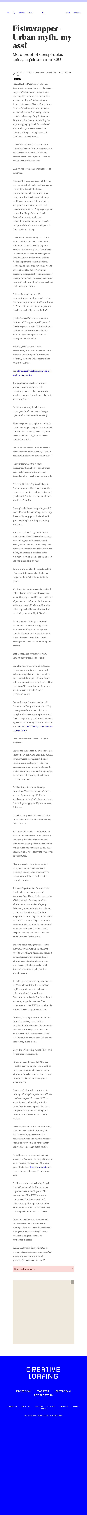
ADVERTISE (12, 1406)
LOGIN (68, 13)
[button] (72, 1282)
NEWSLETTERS (43, 1395)
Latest (30, 12)
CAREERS (64, 1406)
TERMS (43, 1409)
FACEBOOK (23, 1391)
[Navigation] (7, 12)
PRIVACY (75, 1406)
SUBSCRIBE (77, 13)
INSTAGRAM (63, 1391)
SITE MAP (51, 1406)
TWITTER (43, 1391)
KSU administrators (39, 1167)
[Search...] (14, 12)
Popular (22, 12)
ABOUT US (26, 1406)
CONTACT (39, 1406)
